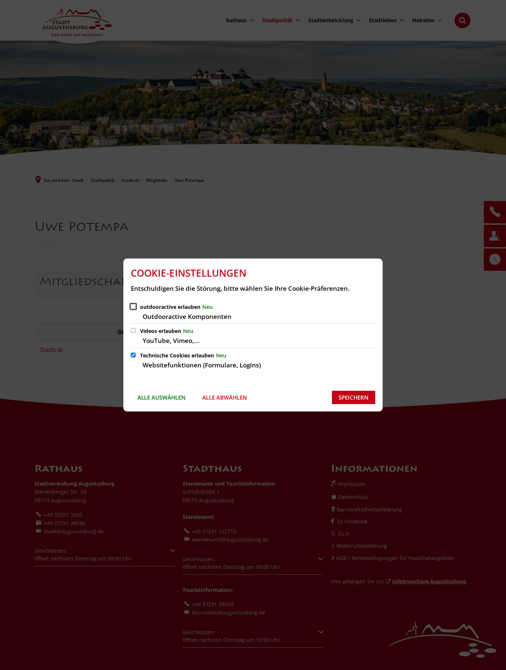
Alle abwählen (224, 397)
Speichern (354, 397)
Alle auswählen (161, 397)
